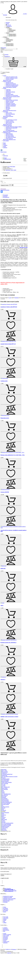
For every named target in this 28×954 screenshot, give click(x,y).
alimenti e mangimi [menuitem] (7, 81)
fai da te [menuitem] (4, 118)
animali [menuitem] (4, 88)
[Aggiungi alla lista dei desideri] (10, 185)
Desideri (5, 919)
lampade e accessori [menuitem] (10, 101)
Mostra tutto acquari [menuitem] (7, 80)
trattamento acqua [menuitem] (6, 132)
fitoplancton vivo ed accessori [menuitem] (12, 95)
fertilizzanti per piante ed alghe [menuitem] (12, 84)
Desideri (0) (9, 26)
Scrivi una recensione (5, 190)
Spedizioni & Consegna (8, 896)
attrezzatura (5, 936)
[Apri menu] (1, 71)
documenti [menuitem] (5, 117)
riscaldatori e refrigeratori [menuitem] (11, 104)
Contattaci (5, 145)
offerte (4, 144)
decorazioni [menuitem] (5, 111)
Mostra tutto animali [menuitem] (7, 97)
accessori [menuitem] (7, 109)
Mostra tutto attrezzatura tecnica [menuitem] (9, 110)
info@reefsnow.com (9, 891)
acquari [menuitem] (4, 75)
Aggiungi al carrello (4, 185)
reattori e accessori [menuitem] (9, 102)
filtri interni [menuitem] (8, 108)
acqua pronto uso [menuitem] (9, 138)
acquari (4, 933)
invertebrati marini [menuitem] (9, 94)
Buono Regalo (4, 151)
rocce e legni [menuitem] (8, 115)
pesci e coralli (6, 935)
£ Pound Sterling (12, 30)
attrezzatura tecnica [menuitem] (7, 98)
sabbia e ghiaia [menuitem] (9, 112)
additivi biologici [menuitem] (9, 133)
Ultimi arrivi (5, 909)
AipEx (2, 605)
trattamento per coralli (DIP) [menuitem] (11, 127)
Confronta (9, 25)
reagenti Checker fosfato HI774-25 (8, 343)
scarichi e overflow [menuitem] (10, 120)
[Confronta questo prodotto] (12, 185)
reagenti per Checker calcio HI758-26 (9, 306)
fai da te (4, 940)
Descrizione (5, 194)
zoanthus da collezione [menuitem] (10, 91)
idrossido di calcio (23, 247)
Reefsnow (14, 949)
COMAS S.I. (8, 949)
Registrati (8, 22)
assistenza (5, 147)
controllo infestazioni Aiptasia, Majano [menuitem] (14, 126)
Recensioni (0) (6, 197)
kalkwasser (8, 170)
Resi (4, 921)
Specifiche (5, 196)
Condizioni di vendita (7, 897)
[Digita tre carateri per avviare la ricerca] (2, 52)
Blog (4, 931)
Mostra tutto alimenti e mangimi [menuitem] (9, 87)
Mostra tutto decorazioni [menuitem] (8, 116)
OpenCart (9, 952)
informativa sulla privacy (8, 899)
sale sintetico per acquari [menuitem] (11, 137)
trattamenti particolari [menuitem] (7, 125)
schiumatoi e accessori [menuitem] (10, 103)
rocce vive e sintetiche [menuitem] (10, 113)
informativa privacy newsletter (9, 898)
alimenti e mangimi (7, 934)
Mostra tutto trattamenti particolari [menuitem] (10, 131)
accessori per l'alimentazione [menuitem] (11, 86)
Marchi (4, 911)
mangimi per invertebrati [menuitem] (11, 83)
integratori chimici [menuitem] (9, 134)
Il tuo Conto (5, 916)
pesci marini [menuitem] (8, 93)
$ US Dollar (11, 31)
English (14, 35)
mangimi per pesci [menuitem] (9, 82)
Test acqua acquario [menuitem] (10, 136)
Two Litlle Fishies (11, 166)
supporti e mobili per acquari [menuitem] (11, 77)
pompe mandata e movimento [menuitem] (12, 100)
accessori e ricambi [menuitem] (9, 79)
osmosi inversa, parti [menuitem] (10, 122)
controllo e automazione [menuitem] (11, 105)
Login (10, 297)
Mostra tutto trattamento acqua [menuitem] (9, 139)
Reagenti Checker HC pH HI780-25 (8, 642)
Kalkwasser (5, 155)
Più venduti (5, 910)
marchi (4, 146)
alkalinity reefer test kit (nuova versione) (9, 716)
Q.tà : (2, 181)
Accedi (7, 23)
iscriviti (2, 875)
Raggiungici (5, 928)
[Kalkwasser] (5, 157)
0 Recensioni (3, 188)
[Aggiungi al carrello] (11, 315)
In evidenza (5, 908)
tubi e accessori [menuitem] (9, 123)
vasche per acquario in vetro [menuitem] (11, 76)
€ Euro (10, 28)
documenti (5, 939)
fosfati (15, 170)
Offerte (4, 907)
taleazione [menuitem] (8, 107)
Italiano (14, 34)
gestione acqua (6, 941)
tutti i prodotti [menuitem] (6, 140)
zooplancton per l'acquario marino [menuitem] (13, 96)
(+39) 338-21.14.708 (8, 889)
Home (4, 142)
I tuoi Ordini (5, 917)
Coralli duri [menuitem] (8, 89)
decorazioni (5, 938)
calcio (12, 170)
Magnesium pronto (5, 418)
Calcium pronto (4, 380)
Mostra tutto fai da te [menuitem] (7, 124)
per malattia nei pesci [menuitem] (10, 130)
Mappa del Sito (6, 900)
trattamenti (5, 942)
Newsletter (5, 902)
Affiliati (4, 922)
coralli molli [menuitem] (8, 90)
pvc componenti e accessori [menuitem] (11, 119)
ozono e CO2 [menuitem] (8, 129)
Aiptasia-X (3, 679)
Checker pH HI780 (5, 492)
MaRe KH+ (3, 568)
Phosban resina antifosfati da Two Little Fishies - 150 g (13, 455)
